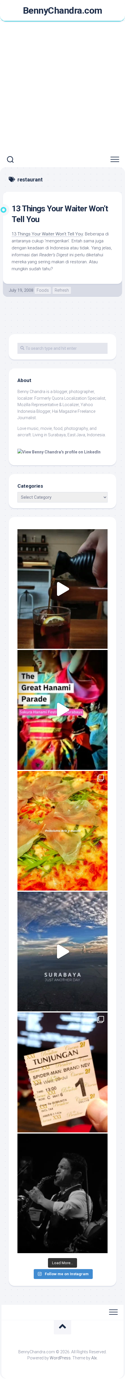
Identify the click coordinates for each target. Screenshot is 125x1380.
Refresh (62, 290)
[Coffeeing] (62, 589)
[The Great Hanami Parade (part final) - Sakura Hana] (62, 710)
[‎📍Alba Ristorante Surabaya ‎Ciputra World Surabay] (62, 831)
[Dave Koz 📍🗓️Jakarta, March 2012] (62, 1193)
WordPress (60, 1358)
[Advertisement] (62, 86)
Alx (94, 1358)
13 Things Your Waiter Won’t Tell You (47, 234)
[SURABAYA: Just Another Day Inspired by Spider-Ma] (62, 951)
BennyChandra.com (62, 10)
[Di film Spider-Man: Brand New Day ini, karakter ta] (62, 1072)
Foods (43, 290)
